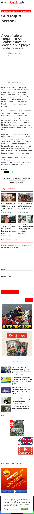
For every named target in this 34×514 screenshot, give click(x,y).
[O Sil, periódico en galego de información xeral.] (17, 2)
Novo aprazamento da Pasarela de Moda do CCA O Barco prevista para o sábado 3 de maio (25, 207)
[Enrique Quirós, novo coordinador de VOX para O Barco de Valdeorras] (6, 400)
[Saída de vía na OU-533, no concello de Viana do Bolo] (6, 408)
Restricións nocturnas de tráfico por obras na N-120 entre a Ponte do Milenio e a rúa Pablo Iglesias (22, 370)
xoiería (21, 182)
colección (8, 178)
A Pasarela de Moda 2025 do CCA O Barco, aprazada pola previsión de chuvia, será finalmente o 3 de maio (8, 229)
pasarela (27, 178)
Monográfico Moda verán (22, 7)
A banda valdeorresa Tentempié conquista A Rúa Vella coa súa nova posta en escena (21, 390)
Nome (3, 269)
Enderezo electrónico (7, 276)
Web (2, 284)
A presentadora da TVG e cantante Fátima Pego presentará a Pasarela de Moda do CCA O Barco (25, 228)
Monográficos (10, 7)
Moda (18, 178)
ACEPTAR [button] (24, 508)
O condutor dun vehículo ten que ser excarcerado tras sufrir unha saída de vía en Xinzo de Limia (22, 380)
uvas (12, 182)
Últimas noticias (17, 362)
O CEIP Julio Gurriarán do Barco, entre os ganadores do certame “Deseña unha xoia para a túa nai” (8, 207)
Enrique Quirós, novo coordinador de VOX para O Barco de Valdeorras (21, 400)
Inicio (3, 7)
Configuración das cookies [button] (12, 509)
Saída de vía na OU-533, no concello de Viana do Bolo (20, 407)
